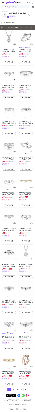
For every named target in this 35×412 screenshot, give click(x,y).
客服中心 (10, 404)
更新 (30, 400)
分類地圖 (23, 409)
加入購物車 (10, 62)
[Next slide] (15, 37)
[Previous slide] (2, 37)
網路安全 (11, 409)
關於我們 (17, 404)
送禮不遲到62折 (32, 27)
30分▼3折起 (22, 27)
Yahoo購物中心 (13, 2)
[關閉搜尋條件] (5, 7)
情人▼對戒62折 (27, 27)
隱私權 (17, 409)
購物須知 (24, 404)
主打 (2, 27)
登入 (30, 2)
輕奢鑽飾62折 (9, 22)
